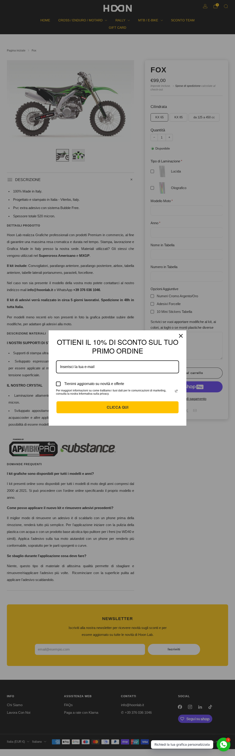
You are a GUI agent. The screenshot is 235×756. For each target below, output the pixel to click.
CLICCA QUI (117, 407)
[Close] (180, 335)
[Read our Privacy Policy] (176, 391)
